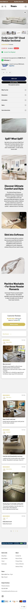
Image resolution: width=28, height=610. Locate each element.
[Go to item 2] (9, 33)
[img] (6, 340)
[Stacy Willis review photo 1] (14, 353)
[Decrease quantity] (4, 72)
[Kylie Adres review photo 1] (14, 487)
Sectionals (4, 563)
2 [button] (13, 531)
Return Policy (19, 558)
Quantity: (4, 69)
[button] (5, 44)
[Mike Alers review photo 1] (14, 408)
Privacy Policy (19, 561)
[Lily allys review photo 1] (14, 444)
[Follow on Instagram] (3, 596)
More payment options (14, 84)
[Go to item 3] (14, 33)
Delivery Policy (19, 566)
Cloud (3, 561)
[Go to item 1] (4, 33)
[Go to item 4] (18, 33)
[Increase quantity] (10, 72)
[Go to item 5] (23, 32)
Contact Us (18, 555)
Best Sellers (4, 558)
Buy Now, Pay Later (16, 1)
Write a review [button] (14, 324)
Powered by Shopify (16, 605)
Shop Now (4, 555)
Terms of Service (20, 563)
